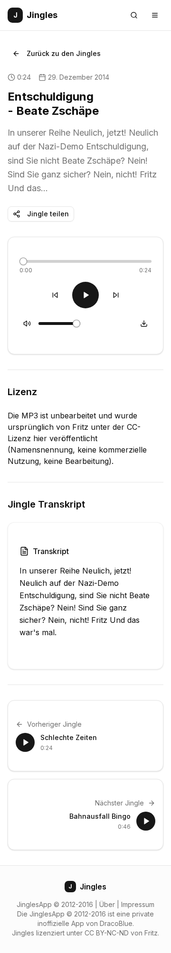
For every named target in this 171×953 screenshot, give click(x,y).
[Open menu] (154, 15)
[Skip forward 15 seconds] (115, 295)
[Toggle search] (133, 15)
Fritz (151, 933)
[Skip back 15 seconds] (55, 295)
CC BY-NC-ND (107, 933)
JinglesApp (34, 904)
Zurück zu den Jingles (64, 53)
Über (107, 904)
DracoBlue (116, 923)
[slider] (23, 261)
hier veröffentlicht (65, 438)
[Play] (85, 295)
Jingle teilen (48, 214)
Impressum (137, 904)
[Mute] (27, 323)
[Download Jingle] (144, 323)
